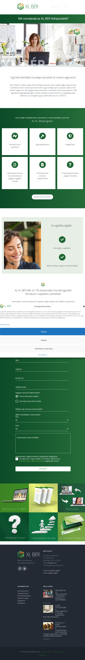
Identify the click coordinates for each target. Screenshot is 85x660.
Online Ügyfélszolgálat (50, 573)
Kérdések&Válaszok (24, 596)
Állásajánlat (21, 603)
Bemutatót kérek (42, 197)
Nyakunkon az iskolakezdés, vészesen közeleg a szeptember (61, 595)
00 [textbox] (16, 429)
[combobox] (42, 420)
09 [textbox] (16, 420)
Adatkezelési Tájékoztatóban (31, 461)
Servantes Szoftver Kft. (47, 652)
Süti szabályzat (42, 355)
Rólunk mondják (23, 598)
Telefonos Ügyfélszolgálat (51, 571)
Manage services (5, 324)
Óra (17, 417)
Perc (17, 425)
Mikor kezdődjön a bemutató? (28, 415)
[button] (84, 306)
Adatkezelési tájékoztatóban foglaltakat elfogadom (37, 456)
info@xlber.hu (52, 563)
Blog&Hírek (21, 601)
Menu (57, 7)
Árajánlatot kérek (23, 593)
